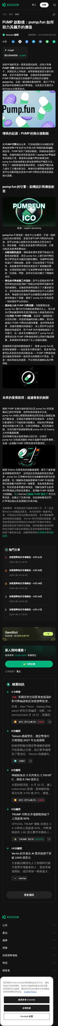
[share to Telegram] (32, 41)
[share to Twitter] (19, 41)
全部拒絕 (26, 1008)
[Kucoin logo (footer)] (12, 929)
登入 (34, 5)
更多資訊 (29, 906)
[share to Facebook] (25, 41)
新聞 (11, 14)
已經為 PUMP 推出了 (42, 492)
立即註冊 (30, 662)
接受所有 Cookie (26, 1000)
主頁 (4, 14)
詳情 (17, 14)
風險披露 (7, 533)
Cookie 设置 (26, 1016)
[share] (53, 14)
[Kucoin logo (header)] (10, 5)
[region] (26, 1001)
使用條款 (46, 530)
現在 (21, 492)
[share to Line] (46, 41)
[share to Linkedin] (12, 41)
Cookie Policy (30, 992)
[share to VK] (39, 41)
